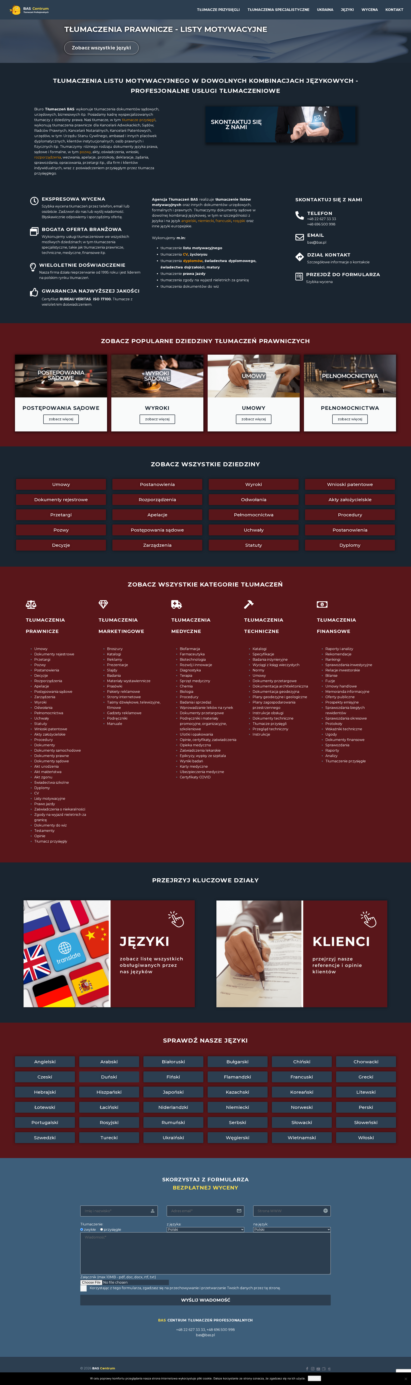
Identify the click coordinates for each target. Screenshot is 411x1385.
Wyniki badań (191, 761)
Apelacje (41, 686)
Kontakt (395, 10)
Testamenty (44, 831)
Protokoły (333, 724)
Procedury (43, 740)
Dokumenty (44, 745)
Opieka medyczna (195, 745)
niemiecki (206, 221)
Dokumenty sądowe (51, 761)
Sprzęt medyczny (195, 681)
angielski (188, 221)
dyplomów (192, 261)
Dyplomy (42, 788)
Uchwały (41, 718)
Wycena (370, 10)
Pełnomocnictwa (48, 713)
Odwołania (43, 708)
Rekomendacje (338, 654)
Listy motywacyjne (49, 799)
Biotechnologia (193, 660)
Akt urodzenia (46, 766)
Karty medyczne (194, 766)
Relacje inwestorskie (342, 670)
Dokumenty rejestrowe (54, 654)
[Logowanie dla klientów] (329, 1368)
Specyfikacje (263, 654)
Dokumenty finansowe (345, 740)
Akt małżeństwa (47, 772)
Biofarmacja (190, 649)
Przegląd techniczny (270, 729)
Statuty (40, 724)
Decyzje (41, 676)
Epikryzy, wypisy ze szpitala (203, 756)
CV (185, 254)
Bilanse (331, 676)
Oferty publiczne (340, 697)
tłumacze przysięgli (138, 120)
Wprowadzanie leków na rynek (206, 708)
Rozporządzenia (48, 681)
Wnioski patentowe (50, 729)
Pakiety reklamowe (123, 692)
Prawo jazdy (44, 804)
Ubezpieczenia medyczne (202, 772)
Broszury (115, 649)
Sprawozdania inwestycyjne (348, 665)
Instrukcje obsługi (268, 713)
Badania (114, 676)
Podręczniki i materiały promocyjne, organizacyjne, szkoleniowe (203, 723)
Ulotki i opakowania (196, 734)
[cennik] (324, 1368)
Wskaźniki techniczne (343, 729)
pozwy (85, 152)
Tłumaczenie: (91, 1224)
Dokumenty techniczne (273, 718)
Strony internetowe (124, 697)
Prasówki (114, 686)
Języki (347, 10)
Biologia (186, 692)
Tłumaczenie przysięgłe (345, 761)
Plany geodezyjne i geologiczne (280, 697)
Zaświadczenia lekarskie (200, 750)
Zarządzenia (44, 697)
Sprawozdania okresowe (346, 718)
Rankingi (332, 660)
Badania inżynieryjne (270, 660)
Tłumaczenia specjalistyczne (278, 10)
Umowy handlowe (341, 686)
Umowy (41, 649)
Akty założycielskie (50, 734)
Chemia (186, 686)
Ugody (331, 734)
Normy (258, 670)
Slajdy (112, 670)
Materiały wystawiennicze (128, 681)
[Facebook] (307, 1368)
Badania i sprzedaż (195, 702)
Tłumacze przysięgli (218, 10)
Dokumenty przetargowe (202, 713)
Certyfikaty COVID (195, 777)
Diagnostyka (190, 670)
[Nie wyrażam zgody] (406, 1379)
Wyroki (40, 702)
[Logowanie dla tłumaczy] (318, 1368)
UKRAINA (325, 10)
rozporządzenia (47, 157)
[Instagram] (312, 1368)
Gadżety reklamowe (124, 713)
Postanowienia (46, 670)
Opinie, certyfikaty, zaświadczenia (208, 740)
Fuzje (330, 681)
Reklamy (114, 660)
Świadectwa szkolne (51, 783)
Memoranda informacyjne (347, 692)
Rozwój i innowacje (196, 665)
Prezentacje (117, 665)
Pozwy (40, 665)
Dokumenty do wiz (50, 825)
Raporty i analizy (339, 649)
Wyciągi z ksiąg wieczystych (276, 665)
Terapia (186, 676)
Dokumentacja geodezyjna (276, 692)
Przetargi (42, 660)
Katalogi (114, 654)
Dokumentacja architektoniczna (280, 686)
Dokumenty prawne (51, 756)
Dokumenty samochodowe (57, 750)
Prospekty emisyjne (342, 702)
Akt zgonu (43, 777)
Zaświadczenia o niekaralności (59, 809)
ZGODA (314, 1378)
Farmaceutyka (192, 654)
